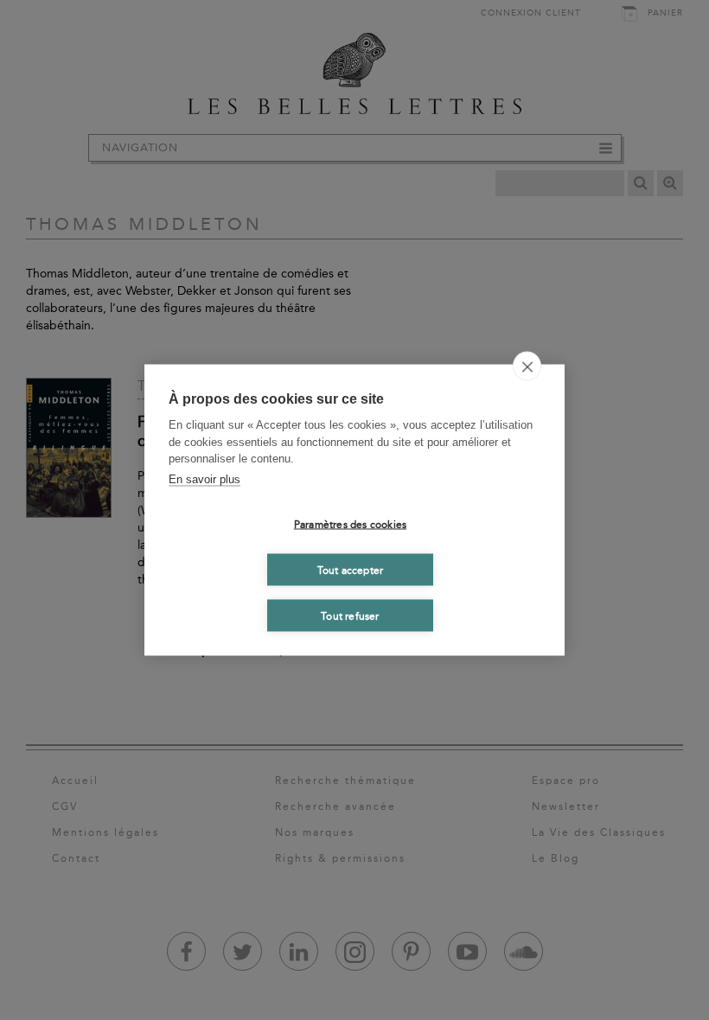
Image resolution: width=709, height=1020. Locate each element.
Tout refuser (350, 615)
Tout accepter (350, 570)
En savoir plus (204, 478)
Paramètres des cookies (350, 524)
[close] (527, 366)
